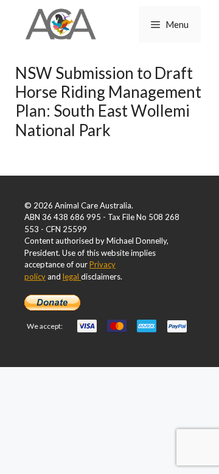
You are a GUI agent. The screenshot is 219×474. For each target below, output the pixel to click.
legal (72, 276)
